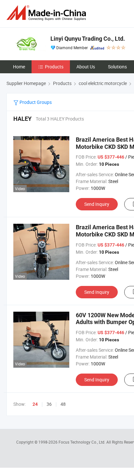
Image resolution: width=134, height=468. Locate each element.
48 (63, 404)
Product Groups (35, 102)
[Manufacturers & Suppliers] (47, 13)
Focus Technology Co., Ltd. (82, 442)
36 (49, 404)
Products (54, 67)
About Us (85, 67)
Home (19, 67)
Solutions (117, 67)
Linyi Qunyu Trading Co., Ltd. (87, 38)
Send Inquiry (96, 204)
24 (35, 404)
